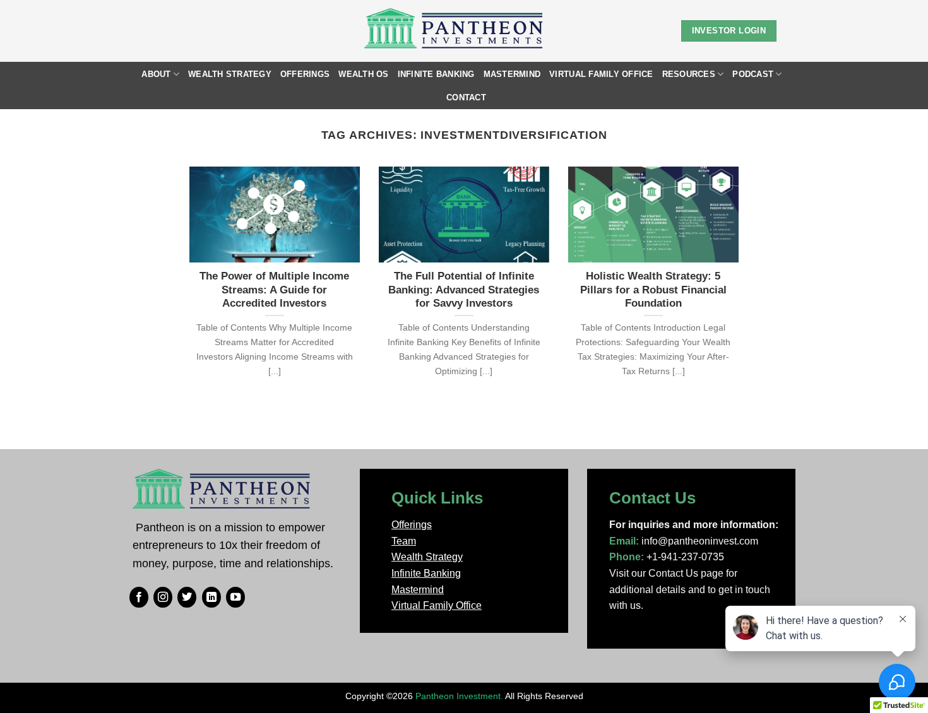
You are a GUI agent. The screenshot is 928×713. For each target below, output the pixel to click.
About (155, 74)
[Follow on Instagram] (162, 597)
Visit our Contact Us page (666, 573)
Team (403, 541)
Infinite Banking (436, 74)
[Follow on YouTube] (235, 597)
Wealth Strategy (229, 74)
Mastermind (512, 74)
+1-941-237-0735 (685, 556)
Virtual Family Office (601, 74)
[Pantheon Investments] (455, 31)
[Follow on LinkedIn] (211, 597)
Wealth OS (363, 74)
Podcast (752, 74)
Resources (688, 74)
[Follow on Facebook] (138, 597)
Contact (466, 97)
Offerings (305, 74)
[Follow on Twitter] (186, 597)
